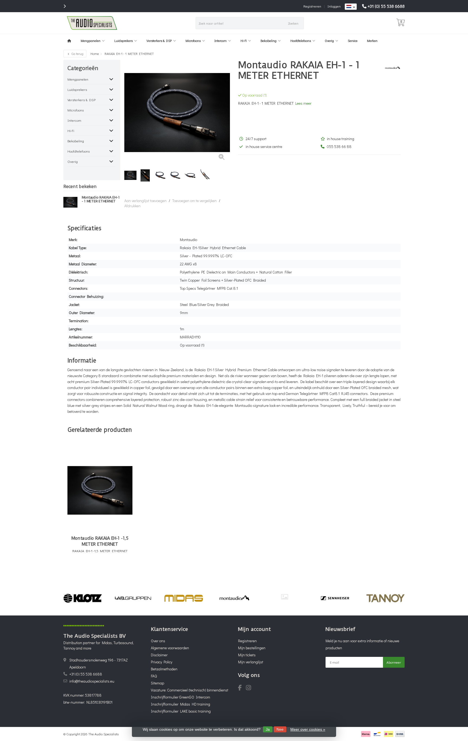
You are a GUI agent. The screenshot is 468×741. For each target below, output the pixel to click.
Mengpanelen (90, 40)
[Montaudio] (390, 68)
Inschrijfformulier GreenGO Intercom (180, 697)
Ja (268, 729)
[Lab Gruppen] (133, 598)
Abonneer (393, 662)
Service (353, 40)
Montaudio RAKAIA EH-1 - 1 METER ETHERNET (101, 199)
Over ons (158, 640)
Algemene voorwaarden (170, 647)
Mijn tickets (247, 654)
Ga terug (77, 53)
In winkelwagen (97, 568)
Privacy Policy (161, 661)
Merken (372, 40)
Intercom (220, 40)
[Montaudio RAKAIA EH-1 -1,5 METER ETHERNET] (99, 490)
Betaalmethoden (164, 668)
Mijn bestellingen (251, 647)
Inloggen (334, 6)
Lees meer (303, 103)
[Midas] (183, 598)
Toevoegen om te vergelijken (194, 200)
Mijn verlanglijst (250, 661)
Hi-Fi (243, 40)
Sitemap (157, 683)
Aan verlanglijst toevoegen (145, 200)
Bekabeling (269, 40)
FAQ (154, 676)
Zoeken (293, 23)
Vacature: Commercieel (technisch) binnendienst (189, 690)
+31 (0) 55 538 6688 (386, 6)
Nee (280, 729)
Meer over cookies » (307, 729)
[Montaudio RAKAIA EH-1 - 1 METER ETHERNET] (70, 202)
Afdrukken (132, 205)
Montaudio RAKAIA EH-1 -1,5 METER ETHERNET (100, 541)
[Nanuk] (284, 596)
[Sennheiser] (335, 598)
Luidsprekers (123, 40)
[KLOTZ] (82, 598)
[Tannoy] (385, 598)
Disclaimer (159, 654)
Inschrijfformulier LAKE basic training (181, 711)
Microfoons (193, 40)
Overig (329, 40)
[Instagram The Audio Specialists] (250, 688)
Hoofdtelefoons (300, 40)
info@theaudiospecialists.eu (91, 681)
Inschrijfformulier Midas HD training (180, 704)
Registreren (312, 6)
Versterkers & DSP (159, 40)
